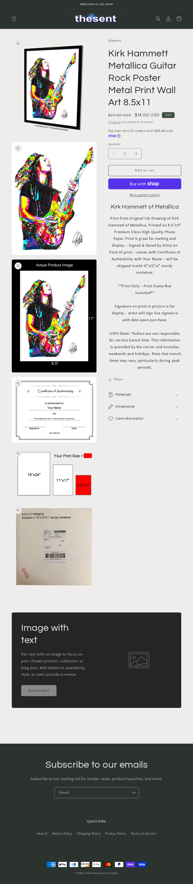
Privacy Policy (115, 834)
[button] (14, 19)
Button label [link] (38, 691)
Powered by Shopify (106, 873)
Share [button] (118, 379)
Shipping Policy (89, 834)
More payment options (145, 195)
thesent (89, 873)
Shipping (114, 122)
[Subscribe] (133, 792)
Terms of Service (143, 834)
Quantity (114, 144)
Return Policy (62, 834)
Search (42, 834)
